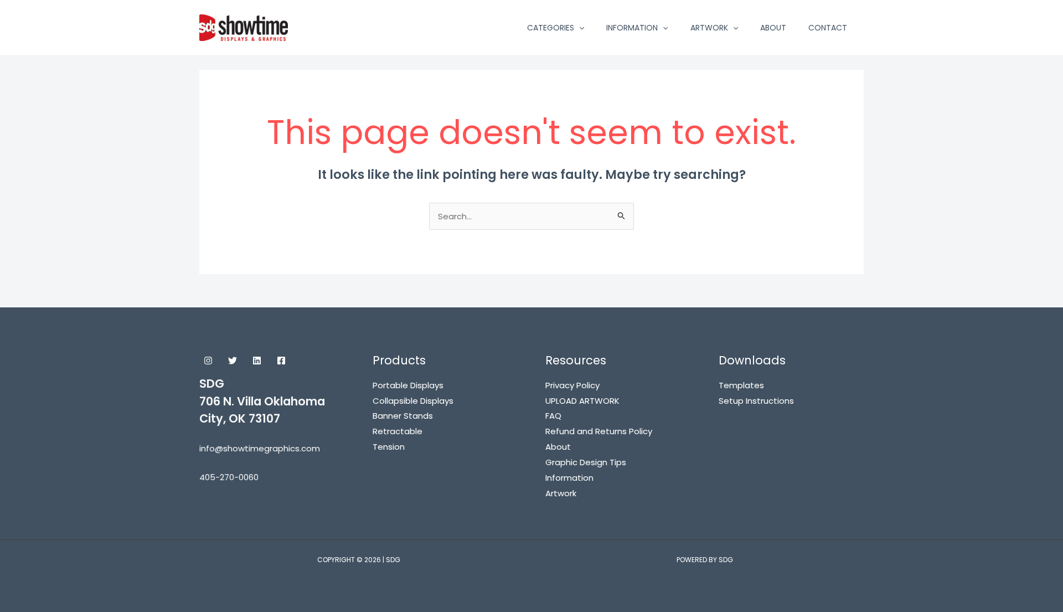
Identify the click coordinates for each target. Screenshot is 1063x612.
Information (569, 478)
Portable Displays (408, 385)
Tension (389, 446)
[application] (579, 27)
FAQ (553, 415)
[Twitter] (232, 360)
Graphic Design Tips (585, 462)
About (558, 446)
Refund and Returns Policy (598, 431)
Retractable (397, 431)
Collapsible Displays (413, 401)
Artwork (560, 493)
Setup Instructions (756, 401)
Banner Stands (403, 415)
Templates (741, 385)
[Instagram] (208, 360)
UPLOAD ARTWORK (582, 401)
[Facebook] (281, 360)
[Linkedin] (257, 360)
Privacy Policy (572, 385)
